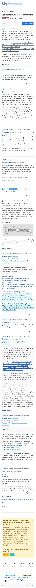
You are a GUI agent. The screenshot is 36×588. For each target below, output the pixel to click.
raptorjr (6, 29)
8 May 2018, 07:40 (18, 322)
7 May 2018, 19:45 (27, 189)
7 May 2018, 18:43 (19, 162)
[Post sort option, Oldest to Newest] (4, 24)
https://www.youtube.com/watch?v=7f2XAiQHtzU (17, 499)
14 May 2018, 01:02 (12, 420)
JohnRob (6, 69)
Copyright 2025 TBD (9, 577)
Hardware (6, 18)
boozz (5, 471)
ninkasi (6, 339)
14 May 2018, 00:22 (18, 339)
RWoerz (6, 132)
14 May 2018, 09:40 (17, 471)
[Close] (32, 520)
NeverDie (6, 189)
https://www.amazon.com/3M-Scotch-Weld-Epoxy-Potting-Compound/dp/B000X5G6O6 (16, 448)
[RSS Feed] (29, 18)
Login (12, 554)
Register (6, 554)
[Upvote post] (26, 64)
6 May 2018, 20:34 (19, 69)
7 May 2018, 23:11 (18, 200)
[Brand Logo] (12, 4)
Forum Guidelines (21, 577)
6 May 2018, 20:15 (18, 29)
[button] (2, 585)
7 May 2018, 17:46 (18, 132)
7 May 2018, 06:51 (18, 92)
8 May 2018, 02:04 (11, 258)
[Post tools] (32, 64)
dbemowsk (7, 162)
